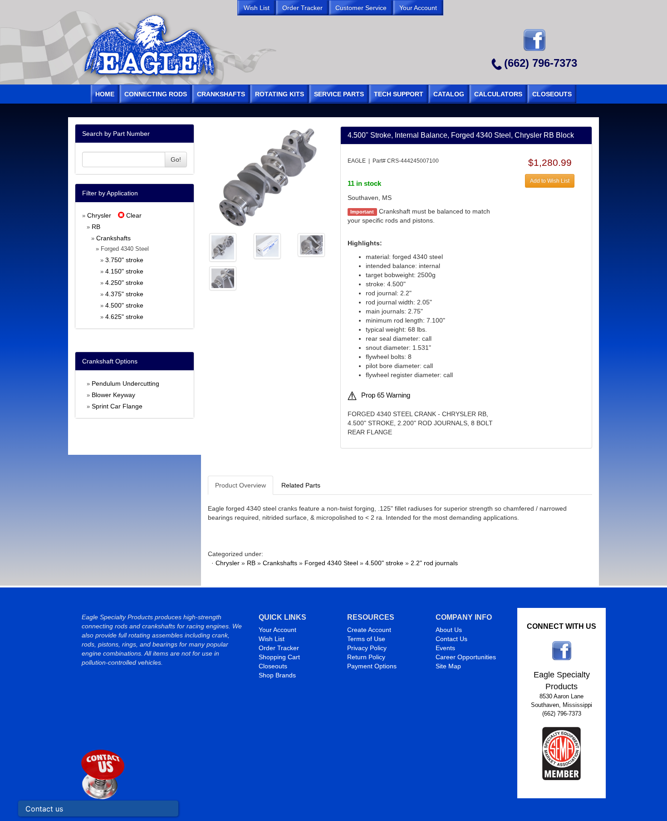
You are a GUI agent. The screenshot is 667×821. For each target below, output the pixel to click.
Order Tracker (279, 648)
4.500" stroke (124, 305)
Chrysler (99, 215)
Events (445, 648)
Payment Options (372, 666)
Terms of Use (366, 638)
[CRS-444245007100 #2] (222, 246)
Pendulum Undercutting (125, 383)
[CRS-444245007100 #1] (267, 176)
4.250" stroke (124, 282)
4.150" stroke (124, 271)
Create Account (369, 629)
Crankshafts (113, 238)
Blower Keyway (113, 394)
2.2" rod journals (434, 563)
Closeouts (273, 666)
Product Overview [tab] (240, 485)
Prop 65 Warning (385, 395)
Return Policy (366, 657)
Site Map (448, 666)
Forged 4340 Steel (331, 563)
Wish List (271, 638)
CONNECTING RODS (155, 94)
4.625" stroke (124, 316)
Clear (133, 215)
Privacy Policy (367, 648)
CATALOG (448, 94)
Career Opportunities (466, 657)
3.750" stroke (124, 260)
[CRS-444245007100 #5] (222, 277)
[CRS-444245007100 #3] (267, 245)
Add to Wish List (549, 181)
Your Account (277, 629)
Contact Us (451, 638)
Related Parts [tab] (300, 485)
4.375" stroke (124, 294)
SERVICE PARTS (339, 94)
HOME (104, 94)
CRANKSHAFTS (221, 94)
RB (96, 226)
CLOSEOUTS (552, 94)
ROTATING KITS (279, 94)
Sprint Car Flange (117, 406)
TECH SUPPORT (398, 94)
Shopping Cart (279, 657)
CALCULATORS (498, 94)
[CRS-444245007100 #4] (311, 244)
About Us (449, 629)
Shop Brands (277, 675)
